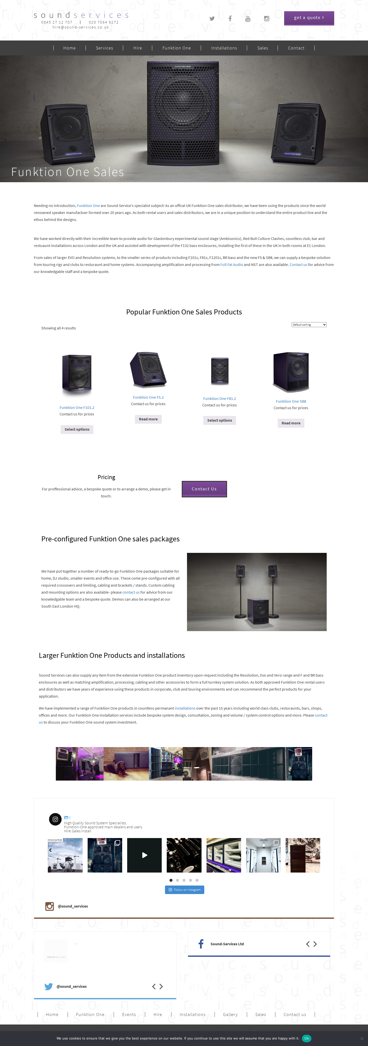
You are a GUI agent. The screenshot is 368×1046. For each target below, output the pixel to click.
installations (185, 708)
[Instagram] (77, 868)
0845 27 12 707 (57, 22)
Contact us (298, 264)
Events (129, 1014)
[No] (361, 1038)
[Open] (65, 855)
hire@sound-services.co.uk (81, 27)
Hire (137, 47)
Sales (262, 47)
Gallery (230, 1014)
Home (69, 47)
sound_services (60, 843)
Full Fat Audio (231, 264)
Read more (148, 419)
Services (104, 47)
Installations (224, 47)
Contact (296, 47)
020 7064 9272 (104, 22)
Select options (77, 429)
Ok (306, 1038)
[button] (150, 981)
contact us (131, 592)
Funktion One (176, 47)
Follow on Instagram (187, 890)
